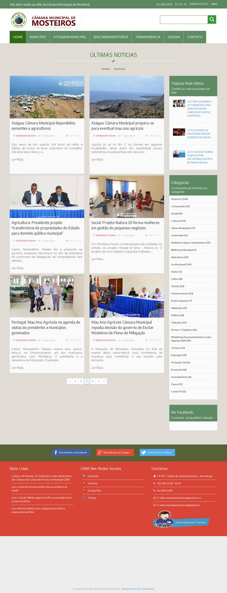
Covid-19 (176, 391)
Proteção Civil (179, 362)
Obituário (176, 322)
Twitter (92, 497)
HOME (18, 37)
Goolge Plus (94, 490)
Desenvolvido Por (131, 589)
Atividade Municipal (69, 37)
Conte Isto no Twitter (159, 452)
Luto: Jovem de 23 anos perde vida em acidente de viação (199, 134)
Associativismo (179, 376)
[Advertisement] (113, 561)
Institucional (178, 264)
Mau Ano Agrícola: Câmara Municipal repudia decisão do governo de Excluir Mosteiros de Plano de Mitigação (122, 327)
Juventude (177, 235)
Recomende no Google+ (116, 452)
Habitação (176, 307)
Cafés (174, 278)
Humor (175, 271)
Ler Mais (18, 159)
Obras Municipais (180, 228)
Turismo (175, 347)
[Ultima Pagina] (104, 381)
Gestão (175, 286)
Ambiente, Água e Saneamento (188, 242)
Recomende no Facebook (73, 452)
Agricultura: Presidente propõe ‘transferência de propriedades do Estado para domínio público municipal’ (46, 228)
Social (174, 213)
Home (106, 68)
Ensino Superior (180, 300)
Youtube (92, 483)
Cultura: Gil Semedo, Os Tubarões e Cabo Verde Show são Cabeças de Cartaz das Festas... (199, 108)
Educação (176, 355)
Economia (176, 369)
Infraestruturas (179, 293)
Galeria (174, 37)
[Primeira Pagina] (69, 381)
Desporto (176, 198)
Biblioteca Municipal (182, 249)
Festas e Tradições (181, 329)
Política (175, 315)
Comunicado (178, 206)
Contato (195, 37)
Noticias (119, 68)
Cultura (175, 220)
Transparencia (147, 37)
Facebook (93, 475)
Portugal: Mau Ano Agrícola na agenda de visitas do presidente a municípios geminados (46, 327)
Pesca (174, 384)
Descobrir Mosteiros (110, 37)
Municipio (38, 37)
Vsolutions (148, 589)
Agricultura (50, 135)
